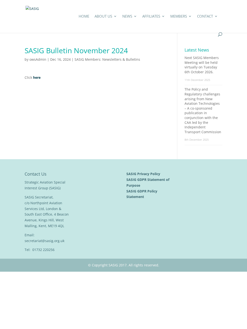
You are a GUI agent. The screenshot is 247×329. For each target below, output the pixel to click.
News (127, 16)
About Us (103, 16)
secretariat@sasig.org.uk (44, 240)
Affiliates (151, 16)
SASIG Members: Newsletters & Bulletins (107, 59)
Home (84, 16)
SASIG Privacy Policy (143, 173)
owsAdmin (37, 59)
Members (178, 16)
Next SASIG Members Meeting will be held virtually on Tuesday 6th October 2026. (202, 64)
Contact (205, 16)
